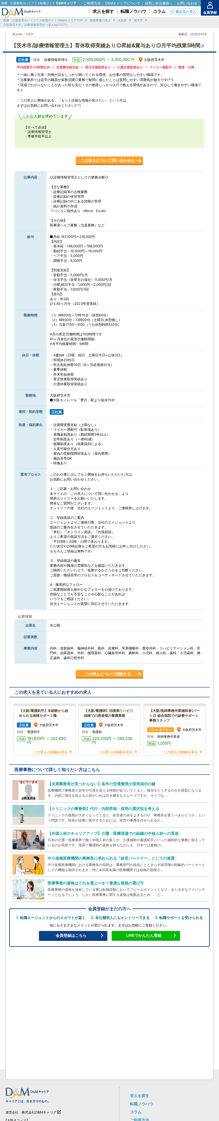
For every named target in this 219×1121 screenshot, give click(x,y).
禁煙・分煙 (186, 67)
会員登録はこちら (71, 935)
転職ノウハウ (141, 1104)
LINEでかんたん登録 (143, 935)
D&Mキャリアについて (122, 3)
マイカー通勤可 (160, 67)
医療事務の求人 (100, 20)
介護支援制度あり (130, 67)
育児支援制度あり (98, 67)
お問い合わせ (187, 3)
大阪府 (122, 20)
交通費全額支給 (67, 67)
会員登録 (210, 12)
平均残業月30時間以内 (33, 67)
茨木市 (138, 20)
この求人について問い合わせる (108, 160)
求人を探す (139, 1095)
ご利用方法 (92, 3)
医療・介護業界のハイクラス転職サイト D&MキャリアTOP (43, 20)
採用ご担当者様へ (158, 3)
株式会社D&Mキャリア (39, 1112)
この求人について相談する (108, 674)
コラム (136, 1112)
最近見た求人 (186, 11)
